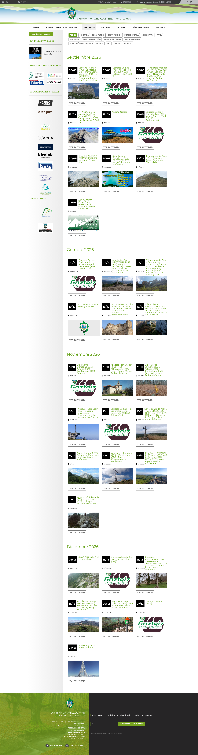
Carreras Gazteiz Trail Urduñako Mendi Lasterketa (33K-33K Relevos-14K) (122, 412)
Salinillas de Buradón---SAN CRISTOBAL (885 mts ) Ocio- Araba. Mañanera (122, 160)
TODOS (73, 35)
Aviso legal (97, 715)
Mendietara (147, 35)
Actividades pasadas (41, 34)
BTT (108, 43)
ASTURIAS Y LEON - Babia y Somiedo (88, 305)
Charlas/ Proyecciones (81, 43)
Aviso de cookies (143, 715)
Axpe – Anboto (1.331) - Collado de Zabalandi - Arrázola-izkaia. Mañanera (88, 456)
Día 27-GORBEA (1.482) (154, 602)
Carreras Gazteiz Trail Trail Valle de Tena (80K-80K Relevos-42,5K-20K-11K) (123, 72)
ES (3, 2)
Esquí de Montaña (92, 39)
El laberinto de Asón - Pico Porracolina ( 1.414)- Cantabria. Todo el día (156, 159)
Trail (159, 35)
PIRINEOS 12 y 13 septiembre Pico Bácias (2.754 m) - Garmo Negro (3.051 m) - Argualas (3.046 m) (88, 117)
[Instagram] (191, 2)
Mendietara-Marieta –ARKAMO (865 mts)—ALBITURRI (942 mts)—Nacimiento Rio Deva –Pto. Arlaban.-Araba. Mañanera (156, 74)
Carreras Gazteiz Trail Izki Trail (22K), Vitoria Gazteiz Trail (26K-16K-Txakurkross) (156, 116)
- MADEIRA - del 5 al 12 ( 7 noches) (88, 558)
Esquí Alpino (98, 35)
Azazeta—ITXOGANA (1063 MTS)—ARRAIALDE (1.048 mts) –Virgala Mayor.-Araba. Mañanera (122, 369)
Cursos (99, 43)
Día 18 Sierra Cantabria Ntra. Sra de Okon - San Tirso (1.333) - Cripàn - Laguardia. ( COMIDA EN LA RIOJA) (156, 309)
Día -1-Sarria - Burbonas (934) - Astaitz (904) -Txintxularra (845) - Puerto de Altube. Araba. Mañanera (154, 370)
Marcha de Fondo (112, 39)
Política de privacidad (118, 715)
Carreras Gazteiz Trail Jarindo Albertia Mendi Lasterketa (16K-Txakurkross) (86, 264)
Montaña (84, 35)
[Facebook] (187, 2)
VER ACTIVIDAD (77, 103)
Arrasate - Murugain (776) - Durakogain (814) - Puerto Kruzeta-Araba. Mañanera (121, 457)
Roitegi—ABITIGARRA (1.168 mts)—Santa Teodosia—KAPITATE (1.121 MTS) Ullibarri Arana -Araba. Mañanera (156, 563)
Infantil (128, 43)
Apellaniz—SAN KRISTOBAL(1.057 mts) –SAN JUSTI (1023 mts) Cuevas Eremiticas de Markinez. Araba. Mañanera (121, 266)
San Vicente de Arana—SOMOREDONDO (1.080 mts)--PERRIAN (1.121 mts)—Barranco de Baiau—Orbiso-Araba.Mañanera (155, 414)
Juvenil (117, 43)
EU (7, 2)
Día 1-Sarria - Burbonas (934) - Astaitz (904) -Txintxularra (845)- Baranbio (86, 369)
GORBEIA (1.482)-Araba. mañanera (86, 646)
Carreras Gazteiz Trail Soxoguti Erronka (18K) (122, 559)
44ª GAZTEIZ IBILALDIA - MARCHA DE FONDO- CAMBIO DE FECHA (87, 204)
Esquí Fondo (114, 35)
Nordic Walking (132, 39)
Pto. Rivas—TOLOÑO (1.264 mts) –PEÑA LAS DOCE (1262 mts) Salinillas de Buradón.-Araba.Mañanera (122, 309)
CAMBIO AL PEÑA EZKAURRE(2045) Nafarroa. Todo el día (88, 159)
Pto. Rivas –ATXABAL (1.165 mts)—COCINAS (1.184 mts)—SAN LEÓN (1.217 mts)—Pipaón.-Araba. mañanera (156, 458)
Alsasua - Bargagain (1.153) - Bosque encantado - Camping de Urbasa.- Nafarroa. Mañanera (88, 413)
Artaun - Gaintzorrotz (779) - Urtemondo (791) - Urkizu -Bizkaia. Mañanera (88, 500)
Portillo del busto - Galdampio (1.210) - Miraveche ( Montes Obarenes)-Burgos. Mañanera (87, 605)
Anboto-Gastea (119, 112)
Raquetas (74, 39)
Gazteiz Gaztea (131, 35)
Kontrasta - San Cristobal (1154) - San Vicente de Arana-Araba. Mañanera (122, 604)
